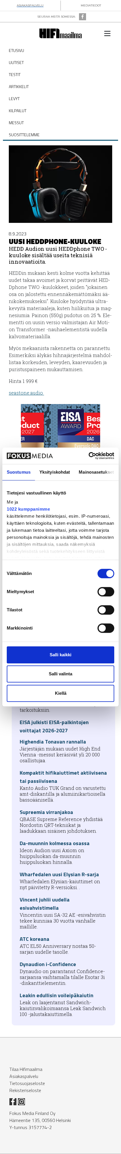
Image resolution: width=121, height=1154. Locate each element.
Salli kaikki (60, 654)
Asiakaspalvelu (23, 1076)
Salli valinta (60, 673)
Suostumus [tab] (19, 472)
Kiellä (60, 693)
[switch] (106, 591)
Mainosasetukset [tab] (96, 472)
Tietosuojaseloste (27, 1083)
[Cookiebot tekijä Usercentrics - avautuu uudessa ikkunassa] (88, 456)
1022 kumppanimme (28, 509)
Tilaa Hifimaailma (25, 1069)
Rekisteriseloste (25, 1090)
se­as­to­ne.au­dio (26, 393)
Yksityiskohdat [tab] (54, 472)
